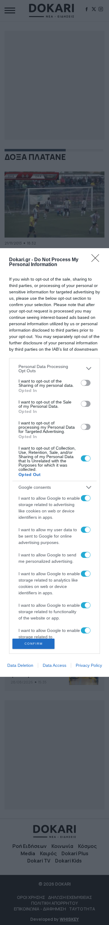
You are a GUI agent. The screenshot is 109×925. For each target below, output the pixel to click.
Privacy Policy (89, 665)
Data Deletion (20, 665)
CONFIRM (34, 643)
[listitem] (54, 368)
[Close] (97, 260)
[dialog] (54, 462)
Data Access (54, 665)
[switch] (86, 383)
